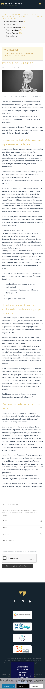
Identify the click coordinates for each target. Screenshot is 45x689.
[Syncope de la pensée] (22, 81)
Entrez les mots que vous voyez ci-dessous (19, 552)
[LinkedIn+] (15, 601)
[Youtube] (29, 601)
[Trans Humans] (11, 4)
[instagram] (22, 601)
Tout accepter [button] (9, 686)
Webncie (36, 676)
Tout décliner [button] (23, 686)
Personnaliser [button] (37, 686)
